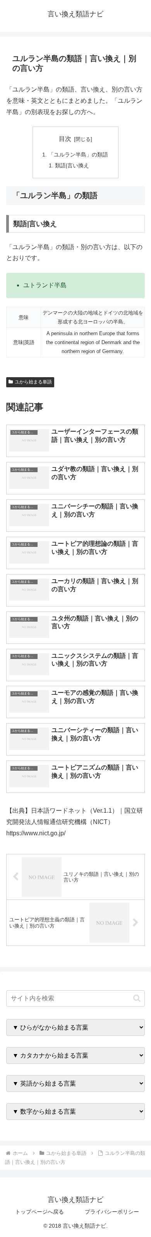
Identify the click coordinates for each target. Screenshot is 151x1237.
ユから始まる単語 (33, 382)
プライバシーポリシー (112, 1212)
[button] (137, 998)
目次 (65, 138)
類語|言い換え (72, 165)
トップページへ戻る (39, 1212)
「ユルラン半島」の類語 (78, 154)
